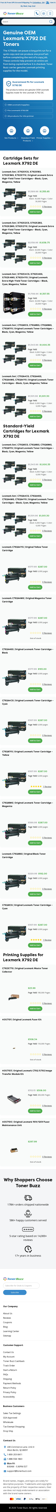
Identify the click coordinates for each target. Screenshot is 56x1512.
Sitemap (7, 1335)
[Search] (51, 21)
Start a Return (10, 1370)
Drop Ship (8, 1431)
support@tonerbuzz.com (19, 1471)
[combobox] (28, 22)
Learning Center (11, 1331)
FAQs (5, 1374)
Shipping (7, 1378)
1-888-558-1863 (14, 1459)
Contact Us (8, 1352)
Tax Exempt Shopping (14, 1426)
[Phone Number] (37, 13)
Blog (5, 1326)
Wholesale (8, 1422)
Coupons (7, 1322)
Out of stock (35, 638)
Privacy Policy (9, 1392)
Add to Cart (35, 212)
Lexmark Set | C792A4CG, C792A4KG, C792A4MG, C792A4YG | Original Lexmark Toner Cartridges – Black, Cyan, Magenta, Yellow (28, 380)
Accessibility (9, 1396)
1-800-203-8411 (14, 1454)
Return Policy (9, 1387)
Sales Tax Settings (12, 1413)
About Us (7, 1313)
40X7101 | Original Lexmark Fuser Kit (22, 1019)
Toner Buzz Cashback (13, 1361)
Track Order (9, 1365)
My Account (8, 1356)
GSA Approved (10, 1417)
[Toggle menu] (50, 13)
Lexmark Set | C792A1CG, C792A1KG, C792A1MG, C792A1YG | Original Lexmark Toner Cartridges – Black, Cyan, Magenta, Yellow (28, 328)
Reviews (7, 1317)
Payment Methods (12, 1383)
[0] (43, 13)
